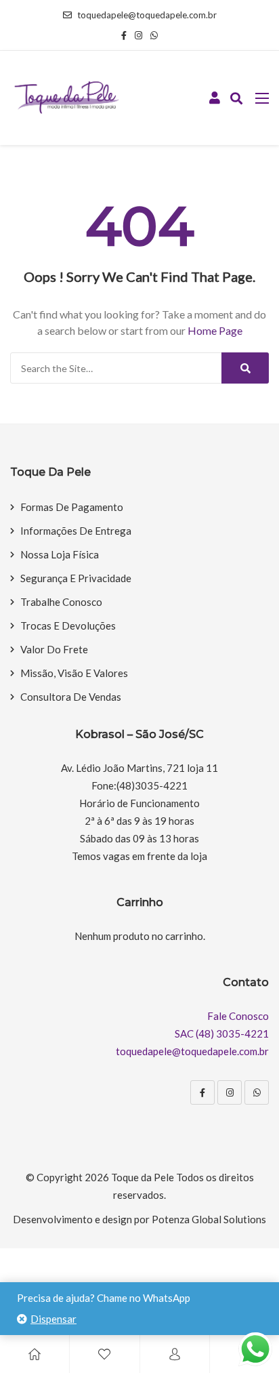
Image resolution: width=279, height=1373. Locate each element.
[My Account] (174, 1354)
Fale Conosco (238, 1016)
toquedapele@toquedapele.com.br (147, 14)
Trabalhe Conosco (61, 602)
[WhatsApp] (256, 1092)
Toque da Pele (142, 1177)
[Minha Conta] (214, 98)
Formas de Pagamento (71, 507)
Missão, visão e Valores (74, 673)
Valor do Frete (54, 649)
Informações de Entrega (75, 531)
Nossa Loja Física (59, 554)
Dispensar (53, 1319)
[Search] (245, 368)
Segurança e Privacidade (75, 578)
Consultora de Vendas (70, 697)
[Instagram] (229, 1092)
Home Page (215, 330)
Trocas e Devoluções (68, 625)
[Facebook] (202, 1092)
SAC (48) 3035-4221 (222, 1033)
